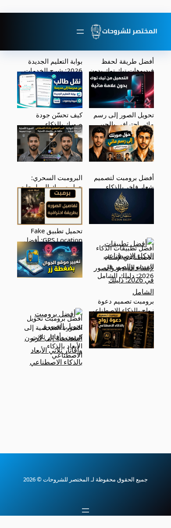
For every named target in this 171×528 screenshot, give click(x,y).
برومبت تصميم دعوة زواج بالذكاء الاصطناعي (121, 306)
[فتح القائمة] (80, 31)
